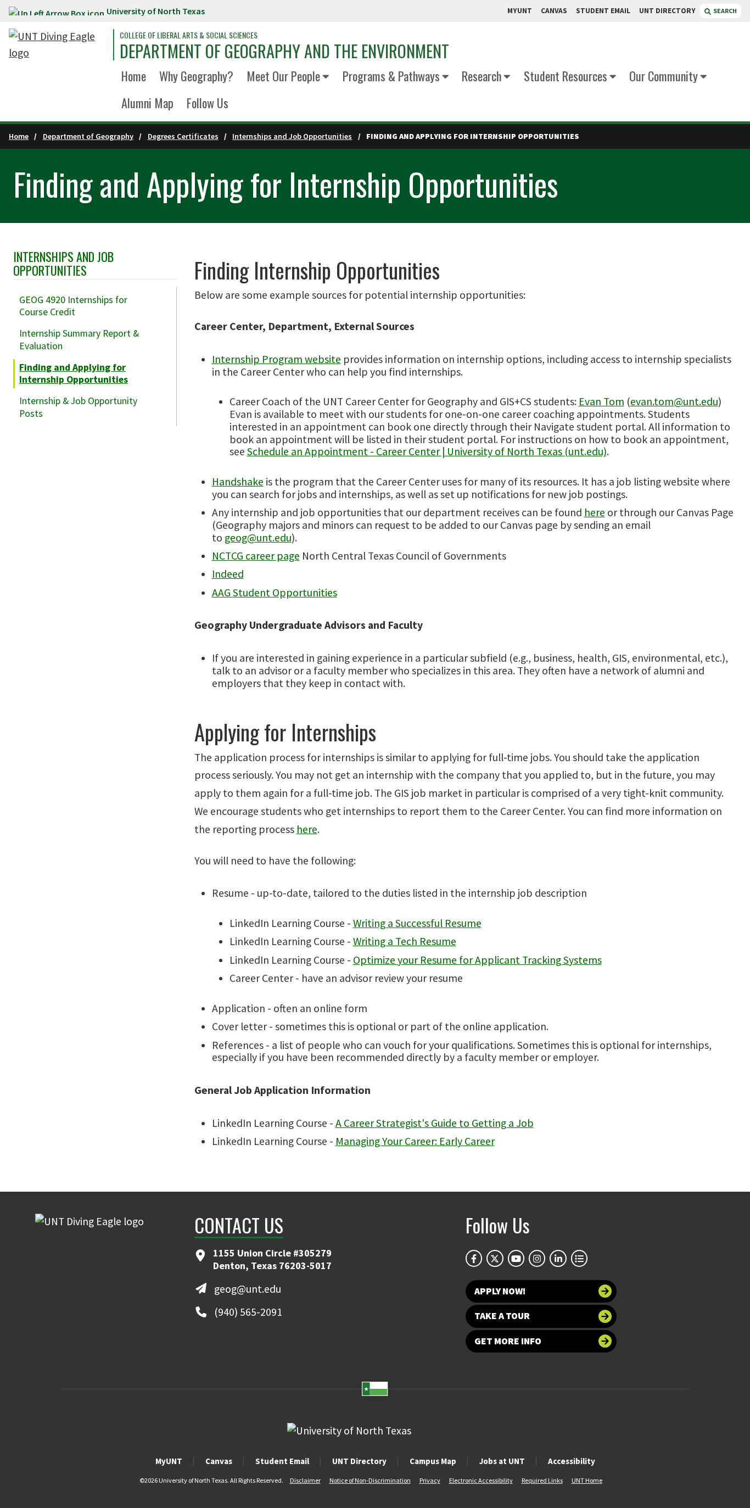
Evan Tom (601, 401)
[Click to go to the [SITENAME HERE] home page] (58, 45)
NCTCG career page (256, 555)
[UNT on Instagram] (537, 1258)
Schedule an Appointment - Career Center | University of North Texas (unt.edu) (427, 451)
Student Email (282, 1461)
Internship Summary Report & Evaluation (79, 339)
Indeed (228, 573)
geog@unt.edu (258, 537)
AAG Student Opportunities (274, 592)
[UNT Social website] (579, 1258)
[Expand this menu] (325, 77)
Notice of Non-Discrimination (370, 1480)
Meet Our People (283, 75)
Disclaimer (305, 1480)
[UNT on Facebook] (474, 1258)
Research (481, 75)
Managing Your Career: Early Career (415, 1141)
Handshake (238, 481)
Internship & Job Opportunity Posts (78, 407)
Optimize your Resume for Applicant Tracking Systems (477, 960)
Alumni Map (147, 102)
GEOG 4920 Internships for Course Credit (73, 306)
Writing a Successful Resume (417, 923)
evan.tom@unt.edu (674, 401)
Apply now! (499, 1291)
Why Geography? (196, 75)
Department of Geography (88, 136)
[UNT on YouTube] (516, 1258)
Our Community (663, 75)
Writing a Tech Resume (404, 941)
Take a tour (502, 1316)
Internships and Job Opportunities (292, 136)
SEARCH (724, 11)
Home (133, 75)
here (594, 512)
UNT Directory (359, 1461)
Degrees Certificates (183, 136)
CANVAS (554, 10)
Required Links (542, 1480)
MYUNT (519, 10)
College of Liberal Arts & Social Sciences (189, 35)
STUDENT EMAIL (603, 10)
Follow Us (207, 102)
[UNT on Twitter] (494, 1258)
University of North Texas (156, 10)
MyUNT (168, 1461)
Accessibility (571, 1461)
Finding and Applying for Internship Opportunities (73, 373)
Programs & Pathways (391, 75)
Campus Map (433, 1461)
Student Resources (565, 75)
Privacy (429, 1480)
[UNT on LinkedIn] (558, 1258)
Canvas (218, 1461)
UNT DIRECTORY (667, 10)
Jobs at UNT (502, 1461)
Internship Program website (276, 359)
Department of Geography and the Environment (284, 51)
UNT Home (587, 1480)
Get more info (507, 1341)
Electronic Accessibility (481, 1480)
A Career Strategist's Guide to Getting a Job (434, 1123)
